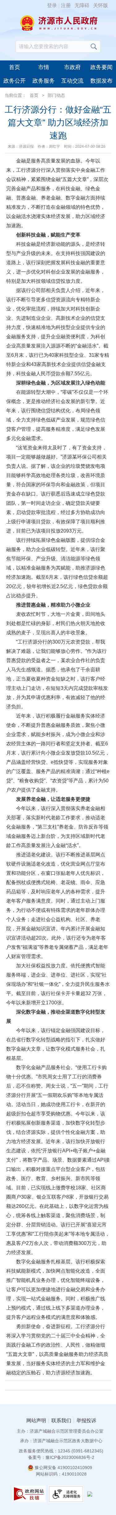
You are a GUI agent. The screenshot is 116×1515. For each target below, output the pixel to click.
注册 (66, 5)
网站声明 (36, 1420)
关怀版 (100, 5)
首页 (14, 67)
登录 (52, 5)
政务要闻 (101, 67)
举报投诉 (86, 1420)
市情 (43, 67)
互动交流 (72, 81)
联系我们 (61, 1420)
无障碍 (82, 5)
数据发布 (101, 81)
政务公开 (14, 81)
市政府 (72, 67)
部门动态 (56, 95)
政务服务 (43, 81)
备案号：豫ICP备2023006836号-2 (61, 1457)
